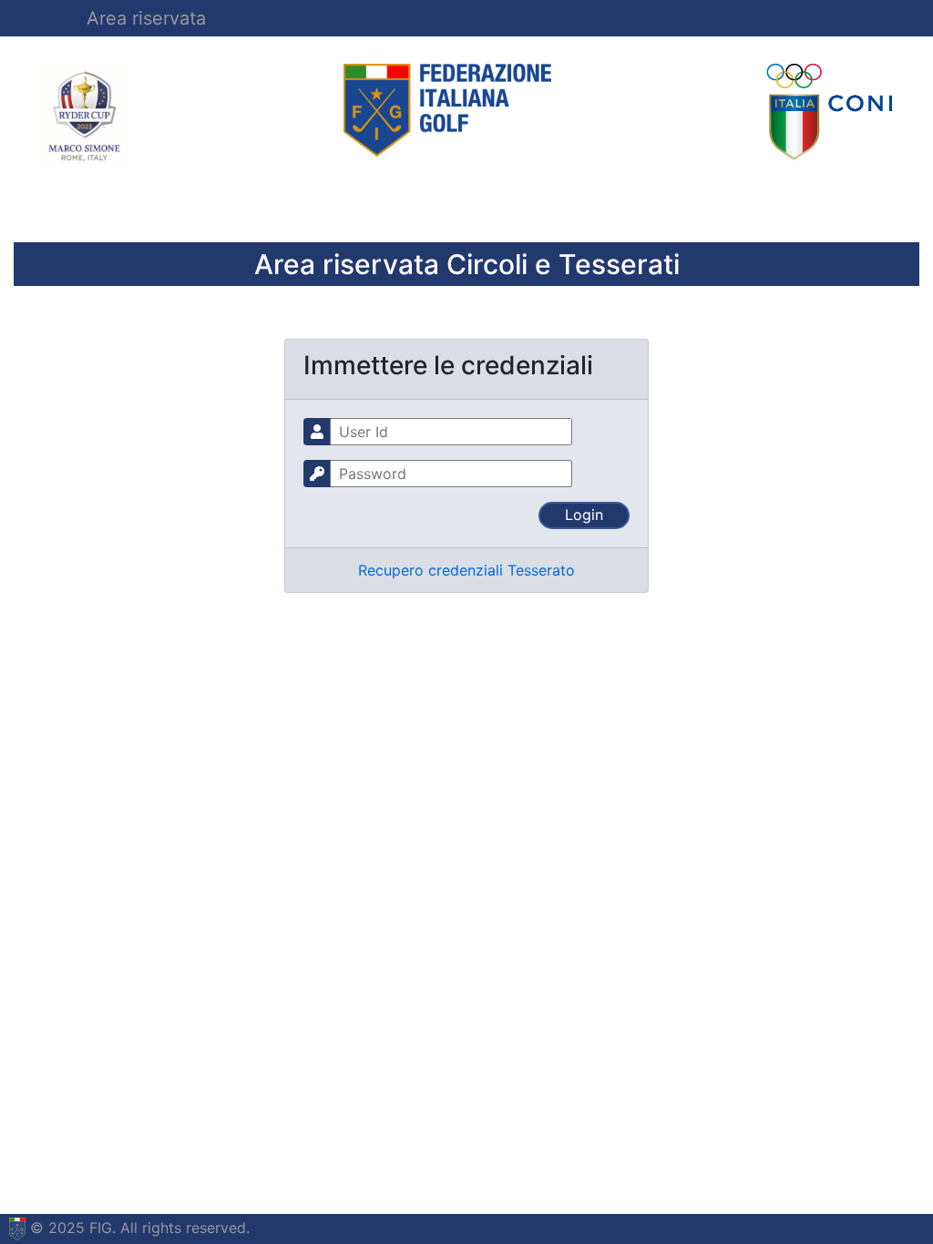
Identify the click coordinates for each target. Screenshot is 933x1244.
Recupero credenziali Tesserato (466, 570)
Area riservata (146, 18)
